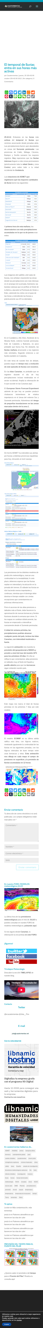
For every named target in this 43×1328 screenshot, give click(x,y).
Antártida (14, 1150)
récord (15, 1189)
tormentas (14, 1197)
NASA (17, 1182)
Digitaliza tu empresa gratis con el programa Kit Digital (19, 1080)
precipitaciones (31, 1186)
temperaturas (9, 1193)
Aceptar (6, 1324)
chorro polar (32, 1158)
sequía (21, 1189)
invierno (30, 1174)
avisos (21, 1150)
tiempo (35, 1193)
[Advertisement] (21, 39)
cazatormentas (21, 1158)
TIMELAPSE (26, 973)
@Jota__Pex (24, 1014)
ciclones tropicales (26, 1162)
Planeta (22, 1186)
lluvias (12, 1178)
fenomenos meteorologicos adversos (16, 1170)
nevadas (23, 1182)
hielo (35, 1170)
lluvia (6, 1178)
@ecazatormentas (11, 1014)
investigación (21, 1174)
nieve (30, 1182)
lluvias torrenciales (22, 1178)
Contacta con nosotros (14, 1097)
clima (35, 1162)
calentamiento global (19, 1154)
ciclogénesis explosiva (12, 1162)
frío (30, 1170)
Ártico (20, 1197)
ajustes (19, 1320)
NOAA (36, 1182)
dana (12, 1166)
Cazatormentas (12, 75)
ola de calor (8, 1186)
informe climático (10, 1174)
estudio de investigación (30, 1166)
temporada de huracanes (22, 1193)
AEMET (7, 1150)
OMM (16, 1186)
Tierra (7, 1197)
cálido (7, 1166)
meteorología (9, 1182)
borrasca (7, 1154)
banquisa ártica (30, 1150)
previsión (8, 1189)
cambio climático (10, 1158)
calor (28, 1154)
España (18, 1166)
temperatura (29, 1189)
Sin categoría (27, 78)
